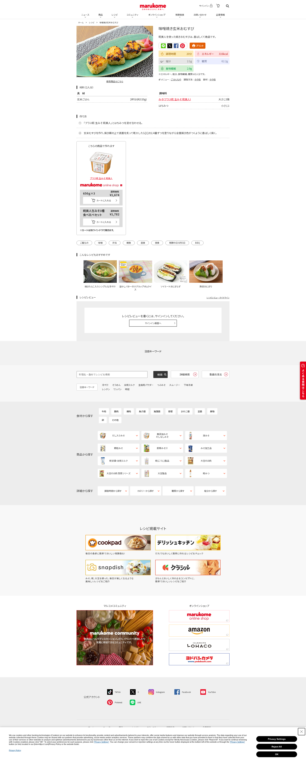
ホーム (81, 22)
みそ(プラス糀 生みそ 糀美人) (175, 99)
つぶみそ (161, 384)
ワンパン (117, 389)
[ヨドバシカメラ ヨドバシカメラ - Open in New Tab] (199, 659)
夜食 (157, 242)
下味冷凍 (188, 384)
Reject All (277, 746)
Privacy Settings (277, 739)
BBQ (197, 242)
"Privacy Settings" (101, 742)
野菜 (170, 411)
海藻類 (157, 411)
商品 (100, 14)
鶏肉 (129, 411)
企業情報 (220, 14)
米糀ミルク (129, 384)
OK (276, 754)
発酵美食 (179, 14)
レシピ (115, 14)
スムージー (174, 384)
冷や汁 (105, 384)
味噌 (100, 242)
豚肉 (116, 411)
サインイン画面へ (153, 323)
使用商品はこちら (114, 81)
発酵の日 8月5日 (177, 242)
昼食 (143, 242)
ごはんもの (176, 79)
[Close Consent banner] (301, 731)
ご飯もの (84, 242)
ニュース (85, 14)
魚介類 (142, 411)
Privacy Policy (15, 750)
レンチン (106, 389)
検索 (227, 6)
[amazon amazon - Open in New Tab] (199, 630)
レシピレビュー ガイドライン (218, 297)
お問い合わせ (199, 14)
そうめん (116, 384)
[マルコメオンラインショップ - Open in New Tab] (101, 181)
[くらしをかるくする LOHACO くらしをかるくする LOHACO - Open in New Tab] (199, 645)
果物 (212, 411)
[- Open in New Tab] (218, 6)
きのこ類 (185, 411)
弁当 (114, 242)
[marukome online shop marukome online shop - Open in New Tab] (199, 616)
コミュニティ (132, 14)
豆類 (200, 411)
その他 (197, 79)
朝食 (129, 242)
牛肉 (104, 411)
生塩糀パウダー (145, 384)
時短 (127, 389)
